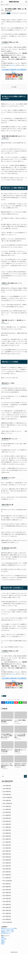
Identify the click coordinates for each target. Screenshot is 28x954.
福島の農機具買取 (7, 889)
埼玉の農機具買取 (7, 806)
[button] (3, 702)
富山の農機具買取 (7, 824)
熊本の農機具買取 (7, 874)
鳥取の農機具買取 (7, 919)
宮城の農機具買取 (7, 818)
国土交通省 (3, 938)
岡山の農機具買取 (7, 839)
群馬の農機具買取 (7, 895)
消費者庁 (3, 942)
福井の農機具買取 (7, 883)
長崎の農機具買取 (7, 901)
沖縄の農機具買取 (7, 868)
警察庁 (2, 943)
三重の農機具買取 (7, 785)
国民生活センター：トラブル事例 (9, 928)
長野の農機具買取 (7, 904)
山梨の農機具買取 (7, 833)
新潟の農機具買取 (7, 859)
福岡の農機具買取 (7, 886)
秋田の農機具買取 (7, 892)
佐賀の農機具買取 (7, 791)
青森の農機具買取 (7, 907)
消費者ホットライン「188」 (7, 931)
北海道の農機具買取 (7, 797)
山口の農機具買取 (7, 827)
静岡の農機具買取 (7, 910)
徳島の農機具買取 (7, 851)
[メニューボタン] (2, 2)
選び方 (8, 13)
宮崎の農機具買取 (7, 821)
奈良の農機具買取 (7, 815)
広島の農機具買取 (7, 848)
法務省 (2, 937)
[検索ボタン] (26, 2)
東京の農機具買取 (7, 863)
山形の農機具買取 (7, 830)
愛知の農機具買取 (7, 857)
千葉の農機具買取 (7, 800)
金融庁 (2, 940)
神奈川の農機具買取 (7, 880)
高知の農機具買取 (7, 916)
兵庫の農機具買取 (7, 794)
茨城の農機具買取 (7, 898)
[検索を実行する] (25, 776)
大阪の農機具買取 (7, 812)
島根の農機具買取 (7, 845)
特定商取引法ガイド (6, 933)
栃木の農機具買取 (7, 865)
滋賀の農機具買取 (7, 871)
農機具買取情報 (14, 2)
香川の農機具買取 (7, 913)
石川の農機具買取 (7, 877)
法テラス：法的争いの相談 (7, 930)
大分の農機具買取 (7, 809)
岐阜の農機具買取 (7, 836)
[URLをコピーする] (25, 702)
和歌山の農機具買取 (7, 803)
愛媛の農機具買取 (7, 854)
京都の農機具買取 (7, 788)
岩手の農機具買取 (7, 842)
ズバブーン (13, 65)
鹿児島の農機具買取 (7, 922)
